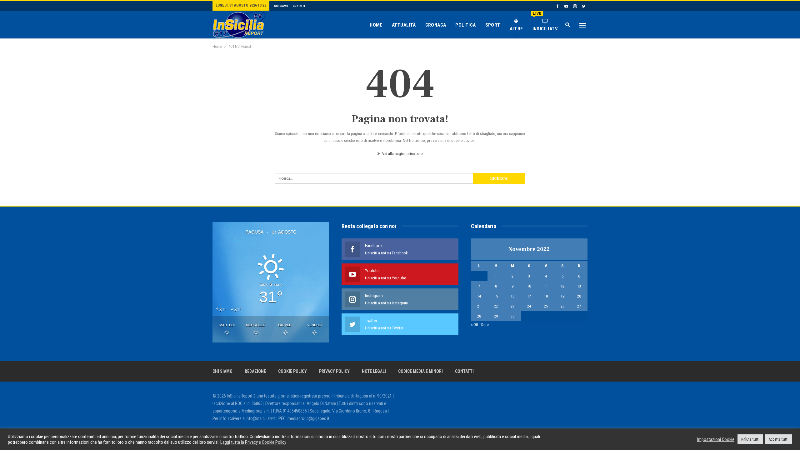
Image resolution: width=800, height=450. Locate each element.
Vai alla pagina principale (401, 153)
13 (579, 286)
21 (479, 306)
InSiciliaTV (545, 22)
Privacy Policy (334, 371)
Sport (492, 25)
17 (529, 296)
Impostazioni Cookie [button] (715, 439)
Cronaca (435, 25)
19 (562, 296)
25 (546, 306)
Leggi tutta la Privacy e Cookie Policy (253, 442)
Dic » (485, 324)
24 (529, 306)
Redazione (255, 371)
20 (579, 296)
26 (562, 306)
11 (546, 286)
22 (496, 306)
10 (529, 286)
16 (512, 296)
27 (579, 306)
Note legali (374, 371)
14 (479, 296)
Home (376, 25)
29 (496, 316)
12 (562, 286)
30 (512, 316)
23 (512, 306)
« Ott (474, 324)
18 (546, 296)
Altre (516, 29)
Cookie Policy (292, 371)
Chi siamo (281, 6)
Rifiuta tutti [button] (750, 439)
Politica (465, 25)
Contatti (299, 6)
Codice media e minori (420, 371)
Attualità (404, 25)
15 (496, 296)
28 (479, 316)
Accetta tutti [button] (778, 439)
